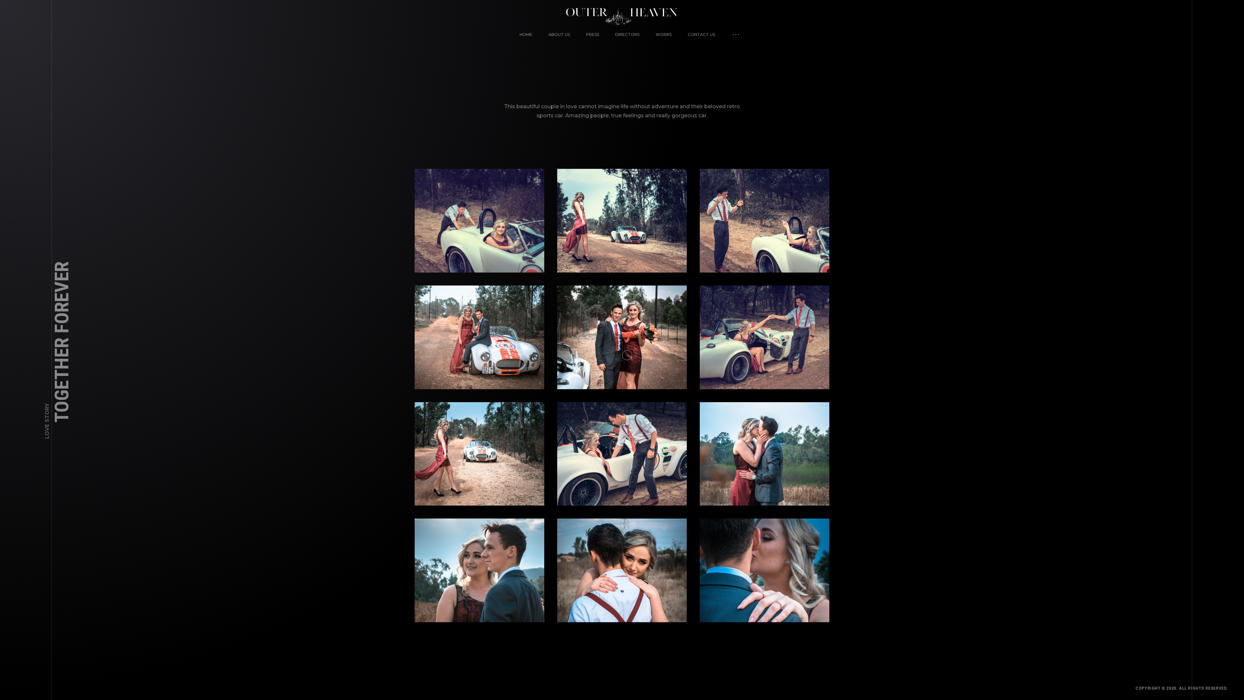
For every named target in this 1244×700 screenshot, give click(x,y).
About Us (559, 34)
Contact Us (701, 34)
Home (526, 34)
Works (664, 34)
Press (592, 34)
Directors (627, 34)
